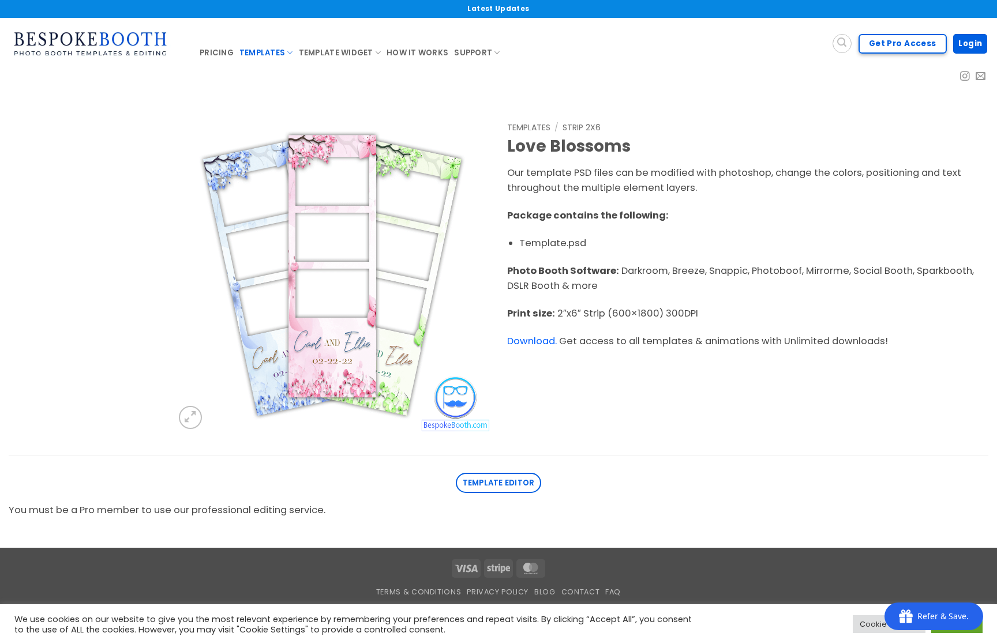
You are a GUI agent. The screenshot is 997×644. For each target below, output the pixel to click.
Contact (580, 592)
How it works (417, 52)
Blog (545, 592)
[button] (190, 417)
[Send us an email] (980, 76)
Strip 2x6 (582, 127)
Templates (262, 52)
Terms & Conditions (418, 592)
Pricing (217, 52)
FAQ (613, 592)
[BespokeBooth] (95, 44)
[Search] (842, 43)
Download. (532, 341)
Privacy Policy (498, 592)
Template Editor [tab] (499, 482)
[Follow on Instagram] (965, 76)
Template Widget (336, 52)
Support (473, 52)
